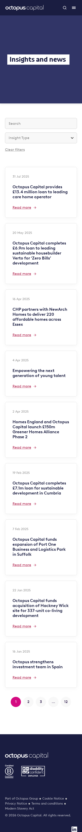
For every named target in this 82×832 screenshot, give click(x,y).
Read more (22, 207)
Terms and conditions (47, 803)
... (53, 702)
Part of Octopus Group (21, 798)
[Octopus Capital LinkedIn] (74, 829)
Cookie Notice (53, 798)
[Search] (64, 7)
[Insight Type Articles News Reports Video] (41, 137)
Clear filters (15, 149)
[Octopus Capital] (24, 8)
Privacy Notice (16, 803)
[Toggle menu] (74, 7)
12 (66, 702)
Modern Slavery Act (19, 808)
